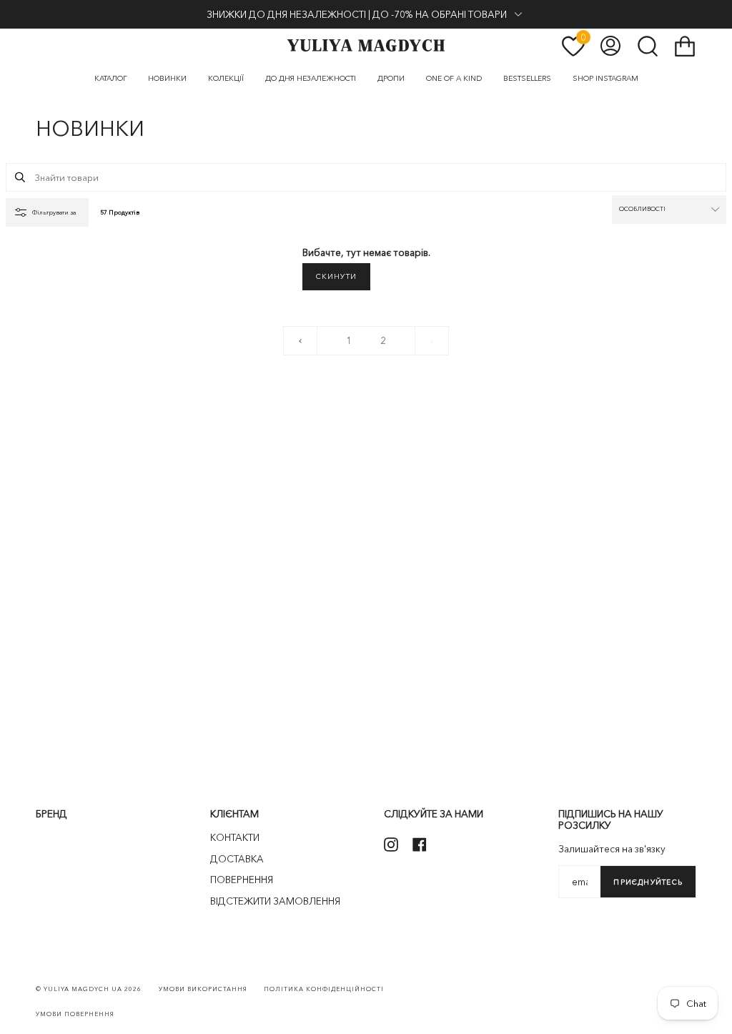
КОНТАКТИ (234, 837)
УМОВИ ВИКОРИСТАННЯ (203, 989)
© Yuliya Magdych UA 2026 (89, 989)
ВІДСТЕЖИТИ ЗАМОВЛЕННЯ (275, 901)
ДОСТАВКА (237, 859)
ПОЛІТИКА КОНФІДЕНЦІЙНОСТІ (324, 989)
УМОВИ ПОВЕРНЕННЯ (75, 1014)
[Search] (20, 177)
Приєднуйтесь (648, 882)
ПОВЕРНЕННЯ (241, 879)
